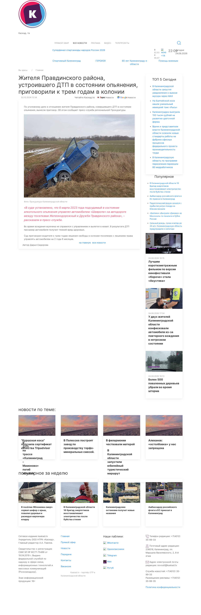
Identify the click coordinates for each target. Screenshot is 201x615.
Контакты (66, 560)
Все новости (80, 43)
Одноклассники (115, 549)
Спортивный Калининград (67, 60)
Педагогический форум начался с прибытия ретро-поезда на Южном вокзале (166, 206)
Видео (107, 43)
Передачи (66, 554)
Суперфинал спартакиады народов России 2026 (78, 50)
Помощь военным (168, 60)
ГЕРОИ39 (101, 60)
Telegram (112, 555)
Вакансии (66, 566)
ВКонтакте (112, 542)
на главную (85, 242)
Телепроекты (122, 43)
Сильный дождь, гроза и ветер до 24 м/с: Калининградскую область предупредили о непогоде (166, 226)
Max (109, 561)
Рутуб (110, 567)
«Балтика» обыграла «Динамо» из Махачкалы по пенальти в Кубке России (166, 216)
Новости (65, 548)
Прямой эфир (61, 43)
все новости (99, 242)
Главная (65, 536)
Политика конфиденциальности (163, 587)
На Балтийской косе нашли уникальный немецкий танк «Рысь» (164, 104)
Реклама (95, 43)
